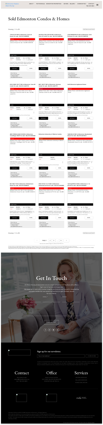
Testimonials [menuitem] (40, 3)
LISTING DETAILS (14, 68)
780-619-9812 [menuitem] (90, 6)
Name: (25, 296)
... (57, 240)
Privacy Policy (91, 422)
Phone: (64, 296)
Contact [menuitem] (91, 3)
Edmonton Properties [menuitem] (53, 3)
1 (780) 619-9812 (14, 76)
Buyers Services (81, 377)
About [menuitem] (31, 3)
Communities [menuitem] (81, 3)
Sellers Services (81, 380)
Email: (45, 296)
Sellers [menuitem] (72, 3)
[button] (45, 329)
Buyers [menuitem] (66, 3)
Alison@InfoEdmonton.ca (16, 77)
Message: (26, 305)
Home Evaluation (81, 382)
